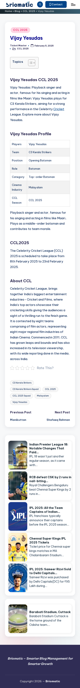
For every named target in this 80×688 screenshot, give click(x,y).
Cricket (58, 109)
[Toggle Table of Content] (29, 62)
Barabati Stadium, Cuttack (50, 612)
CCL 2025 (29, 11)
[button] (56, 4)
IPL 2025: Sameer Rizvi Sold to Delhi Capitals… (50, 571)
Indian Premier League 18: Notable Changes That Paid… (48, 448)
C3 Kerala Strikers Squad (26, 389)
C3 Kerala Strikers (22, 382)
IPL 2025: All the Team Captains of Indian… (46, 510)
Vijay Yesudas (20, 402)
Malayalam (43, 395)
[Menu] (73, 4)
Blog (17, 11)
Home (8, 11)
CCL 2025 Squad (22, 395)
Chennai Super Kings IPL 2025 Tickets (47, 540)
